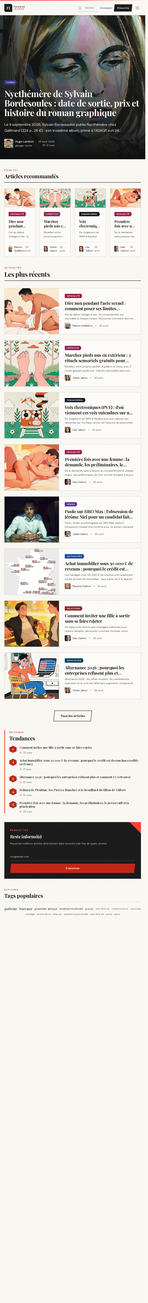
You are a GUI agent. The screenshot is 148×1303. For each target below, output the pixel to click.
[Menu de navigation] (137, 8)
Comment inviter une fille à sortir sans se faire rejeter (55, 747)
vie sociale (135, 908)
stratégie (30, 914)
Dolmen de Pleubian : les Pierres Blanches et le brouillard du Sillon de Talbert (72, 790)
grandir (89, 908)
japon (117, 914)
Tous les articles (72, 716)
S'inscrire (123, 8)
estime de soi (44, 914)
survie (109, 914)
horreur (25, 908)
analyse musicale (71, 909)
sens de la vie (102, 908)
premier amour (46, 909)
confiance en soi (120, 908)
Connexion (106, 8)
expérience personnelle (76, 914)
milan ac (57, 914)
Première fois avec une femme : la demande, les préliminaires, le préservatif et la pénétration (74, 804)
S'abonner (73, 868)
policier (11, 908)
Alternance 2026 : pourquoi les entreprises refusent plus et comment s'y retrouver (75, 777)
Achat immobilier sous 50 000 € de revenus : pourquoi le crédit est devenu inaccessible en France (78, 762)
